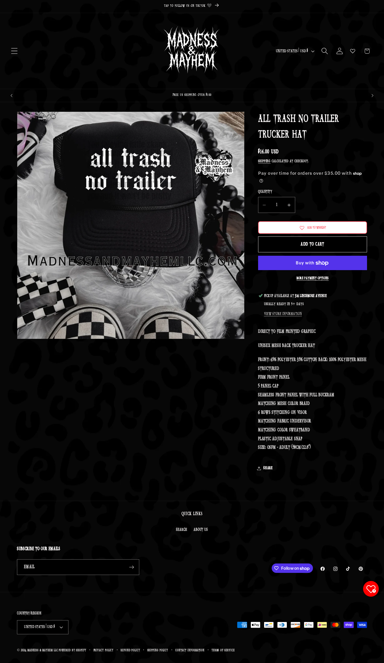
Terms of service (223, 650)
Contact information (190, 650)
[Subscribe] (131, 567)
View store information (283, 314)
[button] (14, 51)
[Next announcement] (372, 95)
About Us (201, 530)
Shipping (264, 161)
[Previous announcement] (11, 95)
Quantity (265, 192)
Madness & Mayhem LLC (42, 650)
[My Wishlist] (352, 51)
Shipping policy (157, 650)
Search (181, 530)
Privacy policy (104, 650)
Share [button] (268, 468)
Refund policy (130, 650)
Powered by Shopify (72, 650)
